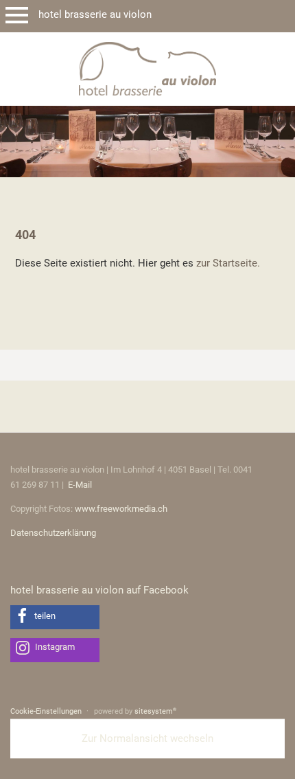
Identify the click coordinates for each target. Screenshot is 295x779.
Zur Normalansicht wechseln (147, 738)
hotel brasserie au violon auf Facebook (99, 590)
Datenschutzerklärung (53, 533)
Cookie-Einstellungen (46, 711)
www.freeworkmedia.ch (121, 509)
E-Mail (80, 484)
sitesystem (155, 711)
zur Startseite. (228, 263)
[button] (54, 617)
